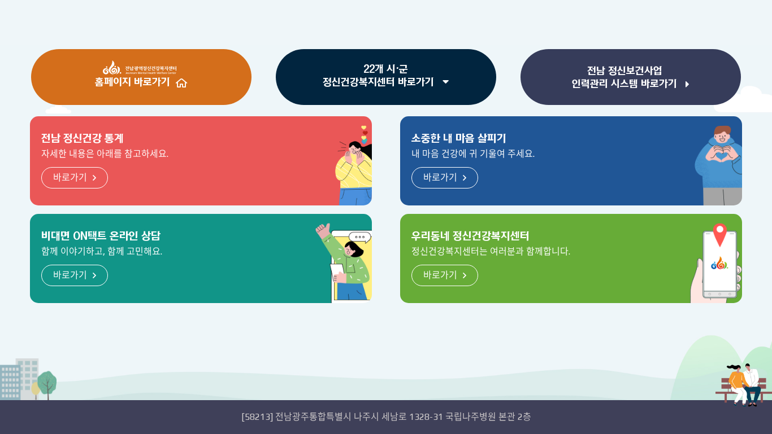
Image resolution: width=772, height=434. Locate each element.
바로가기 (70, 177)
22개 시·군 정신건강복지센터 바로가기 (380, 75)
